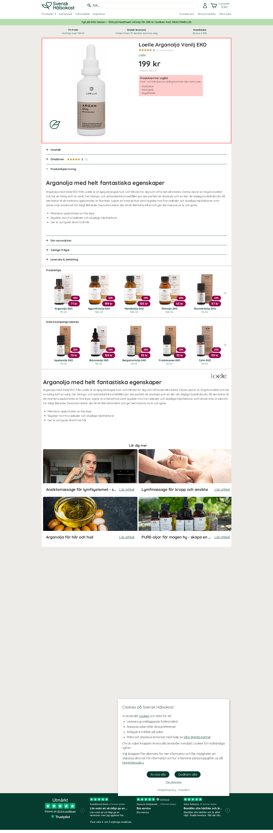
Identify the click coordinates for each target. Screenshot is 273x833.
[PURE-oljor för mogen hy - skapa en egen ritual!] (186, 520)
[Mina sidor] (205, 5)
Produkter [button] (47, 14)
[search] (141, 5)
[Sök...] (89, 5)
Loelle (142, 54)
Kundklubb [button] (200, 31)
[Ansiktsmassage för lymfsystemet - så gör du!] (90, 472)
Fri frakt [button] (73, 31)
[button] (220, 5)
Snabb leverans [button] (136, 31)
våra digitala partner (197, 737)
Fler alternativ (174, 782)
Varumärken (82, 14)
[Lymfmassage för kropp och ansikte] (186, 472)
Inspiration (99, 14)
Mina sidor (225, 14)
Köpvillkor (184, 790)
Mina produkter (207, 14)
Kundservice (187, 14)
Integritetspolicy (133, 762)
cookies (144, 716)
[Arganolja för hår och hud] (90, 520)
